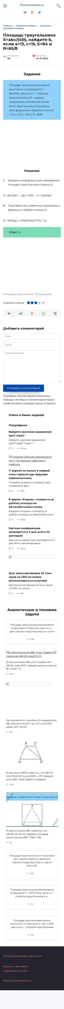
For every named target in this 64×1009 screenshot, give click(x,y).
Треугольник (44, 294)
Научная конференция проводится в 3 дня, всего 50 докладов (29, 532)
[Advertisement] (29, 263)
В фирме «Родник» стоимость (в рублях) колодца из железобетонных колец (31, 503)
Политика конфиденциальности (22, 956)
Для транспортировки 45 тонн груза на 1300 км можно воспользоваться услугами (30, 577)
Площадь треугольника (19, 294)
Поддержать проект (15, 970)
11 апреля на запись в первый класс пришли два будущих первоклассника (29, 474)
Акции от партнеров (15, 966)
